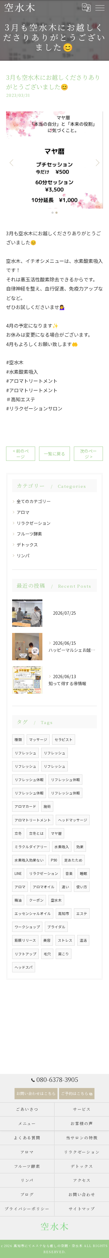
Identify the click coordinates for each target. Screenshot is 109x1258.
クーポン (36, 900)
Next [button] (97, 162)
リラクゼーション (34, 523)
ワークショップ (27, 926)
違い (65, 886)
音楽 (69, 873)
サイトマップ (82, 1209)
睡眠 (83, 873)
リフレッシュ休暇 (29, 779)
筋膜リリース (25, 940)
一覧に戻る (54, 453)
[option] (54, 160)
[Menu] (100, 7)
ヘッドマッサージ (72, 820)
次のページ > (88, 454)
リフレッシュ (25, 752)
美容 (47, 940)
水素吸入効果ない (29, 860)
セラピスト (63, 739)
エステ (81, 913)
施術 (47, 806)
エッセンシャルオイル (33, 913)
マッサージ (38, 739)
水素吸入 (61, 846)
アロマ (23, 512)
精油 (18, 900)
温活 (83, 940)
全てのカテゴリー (34, 501)
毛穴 (47, 953)
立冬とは (36, 833)
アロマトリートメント (33, 820)
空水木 (56, 900)
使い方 (81, 886)
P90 (54, 860)
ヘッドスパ (24, 967)
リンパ (23, 555)
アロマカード (25, 806)
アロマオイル (43, 886)
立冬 (18, 833)
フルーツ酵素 (29, 534)
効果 (80, 846)
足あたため (73, 860)
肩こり (63, 953)
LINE (18, 873)
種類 (18, 739)
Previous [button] (12, 162)
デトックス (27, 545)
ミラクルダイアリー (31, 846)
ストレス (65, 940)
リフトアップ (25, 953)
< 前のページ (21, 454)
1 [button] (52, 213)
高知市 (63, 913)
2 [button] (56, 213)
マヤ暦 (56, 833)
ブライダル (56, 926)
